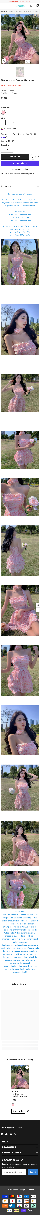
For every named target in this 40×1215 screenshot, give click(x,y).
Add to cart (14, 156)
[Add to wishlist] (33, 157)
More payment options (20, 169)
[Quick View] (27, 1067)
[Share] (37, 157)
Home (3, 11)
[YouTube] (10, 1134)
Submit (33, 1172)
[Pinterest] (6, 1134)
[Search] (8, 6)
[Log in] (31, 6)
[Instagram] (2, 1134)
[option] (20, 39)
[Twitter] (15, 1134)
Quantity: (5, 145)
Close (38, 2)
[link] (20, 1045)
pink (13, 1104)
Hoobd (11, 90)
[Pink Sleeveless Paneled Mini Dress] (20, 1077)
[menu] (2, 6)
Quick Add (18, 1111)
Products (10, 11)
